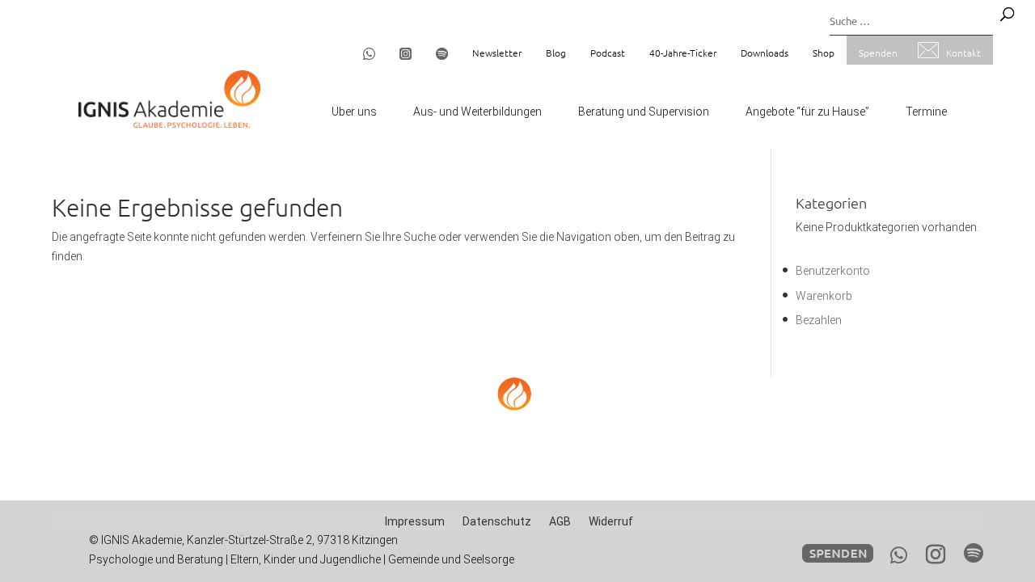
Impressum (415, 521)
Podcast (607, 52)
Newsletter (497, 52)
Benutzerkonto (833, 270)
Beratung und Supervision (643, 112)
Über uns (354, 112)
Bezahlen (819, 320)
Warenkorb (824, 295)
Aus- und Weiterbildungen (477, 112)
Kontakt (963, 52)
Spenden (878, 52)
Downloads (764, 52)
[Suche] (1007, 14)
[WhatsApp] (898, 555)
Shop (823, 52)
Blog (556, 52)
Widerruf (611, 521)
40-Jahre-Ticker (682, 52)
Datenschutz (497, 521)
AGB (560, 521)
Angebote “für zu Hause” (807, 112)
